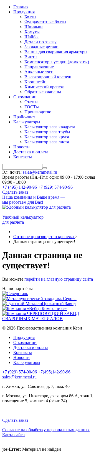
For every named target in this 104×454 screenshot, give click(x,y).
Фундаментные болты (45, 21)
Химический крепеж (44, 86)
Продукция (24, 11)
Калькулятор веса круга (46, 136)
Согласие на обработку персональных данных (46, 429)
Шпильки (33, 26)
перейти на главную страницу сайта (58, 279)
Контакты (22, 156)
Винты (30, 56)
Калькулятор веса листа (46, 141)
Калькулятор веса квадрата (49, 126)
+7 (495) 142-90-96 (19, 187)
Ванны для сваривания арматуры (55, 51)
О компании (25, 96)
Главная (20, 6)
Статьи (31, 101)
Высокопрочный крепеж (47, 76)
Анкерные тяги (39, 71)
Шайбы (31, 36)
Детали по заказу (40, 41)
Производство (37, 111)
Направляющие (39, 66)
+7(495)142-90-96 (54, 372)
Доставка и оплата (30, 151)
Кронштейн (35, 81)
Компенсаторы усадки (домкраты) (56, 61)
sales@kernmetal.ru (40, 172)
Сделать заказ (15, 192)
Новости (21, 146)
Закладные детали (41, 46)
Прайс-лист (24, 116)
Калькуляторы (26, 121)
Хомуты (32, 31)
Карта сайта (13, 434)
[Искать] (44, 168)
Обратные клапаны (42, 91)
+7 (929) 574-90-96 (55, 187)
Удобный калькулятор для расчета (23, 219)
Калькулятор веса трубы (47, 131)
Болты (30, 16)
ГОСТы (31, 106)
